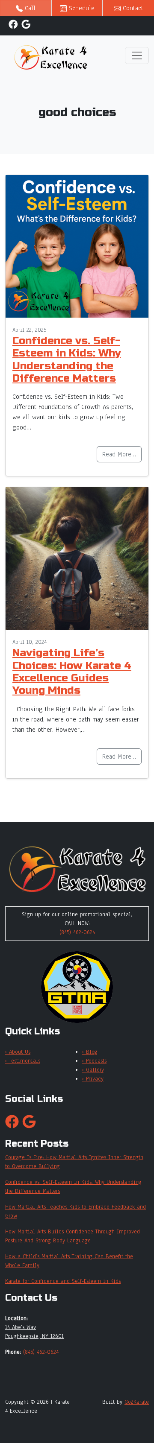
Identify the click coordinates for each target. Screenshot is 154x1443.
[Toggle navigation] (137, 55)
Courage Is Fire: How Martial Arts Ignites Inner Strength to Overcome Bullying (74, 1162)
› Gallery (93, 1070)
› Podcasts (94, 1061)
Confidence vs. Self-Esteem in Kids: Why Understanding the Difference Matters (66, 359)
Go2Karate (136, 1402)
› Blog (90, 1052)
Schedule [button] (81, 8)
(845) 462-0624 (77, 932)
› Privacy (93, 1079)
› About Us (17, 1052)
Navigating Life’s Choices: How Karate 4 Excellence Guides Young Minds (71, 671)
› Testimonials (22, 1061)
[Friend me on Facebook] (13, 24)
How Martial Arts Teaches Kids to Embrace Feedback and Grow (75, 1211)
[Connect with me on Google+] (26, 24)
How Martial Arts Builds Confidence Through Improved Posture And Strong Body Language (72, 1236)
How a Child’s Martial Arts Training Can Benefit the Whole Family (69, 1261)
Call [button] (29, 8)
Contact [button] (132, 8)
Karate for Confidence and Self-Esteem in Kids (63, 1281)
